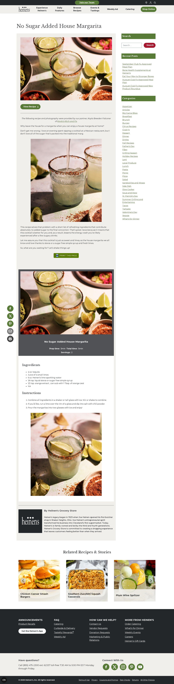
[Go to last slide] (23, 581)
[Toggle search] (154, 2)
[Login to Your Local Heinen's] (150, 2)
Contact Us (95, 624)
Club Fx (126, 130)
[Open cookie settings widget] (4, 680)
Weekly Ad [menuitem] (112, 9)
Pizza (125, 176)
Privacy (94, 680)
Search (150, 45)
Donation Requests (99, 632)
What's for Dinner (130, 219)
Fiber (124, 149)
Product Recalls (26, 624)
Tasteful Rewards (64, 632)
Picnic (125, 173)
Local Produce (129, 163)
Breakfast (127, 116)
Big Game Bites (129, 113)
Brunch (126, 120)
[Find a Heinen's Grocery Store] (146, 2)
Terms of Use (84, 680)
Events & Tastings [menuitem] (94, 9)
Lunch (125, 166)
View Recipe (29, 107)
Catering (58, 624)
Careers (129, 636)
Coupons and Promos (108, 680)
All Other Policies (148, 680)
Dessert (126, 133)
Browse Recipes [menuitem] (77, 9)
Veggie (125, 215)
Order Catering (133, 624)
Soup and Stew (129, 193)
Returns (135, 680)
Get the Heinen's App (32, 631)
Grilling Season (129, 153)
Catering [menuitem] (130, 9)
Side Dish (126, 186)
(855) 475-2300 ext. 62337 (36, 665)
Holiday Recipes (130, 156)
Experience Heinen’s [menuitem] (42, 9)
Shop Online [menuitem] (148, 9)
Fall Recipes (128, 143)
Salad (125, 179)
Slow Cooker (128, 189)
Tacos (125, 205)
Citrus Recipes (129, 126)
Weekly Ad (59, 636)
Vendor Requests (98, 628)
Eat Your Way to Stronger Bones (138, 76)
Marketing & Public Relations (99, 638)
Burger (125, 123)
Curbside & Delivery (64, 628)
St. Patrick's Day (130, 196)
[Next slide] (151, 581)
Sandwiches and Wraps (133, 183)
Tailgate (126, 209)
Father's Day (128, 146)
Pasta (125, 169)
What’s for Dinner (134, 628)
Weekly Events (133, 632)
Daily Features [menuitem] (59, 9)
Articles (126, 110)
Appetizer (127, 106)
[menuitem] (24, 9)
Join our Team (86, 2)
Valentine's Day (129, 212)
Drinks (125, 139)
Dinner (125, 136)
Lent (124, 159)
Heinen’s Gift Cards (135, 641)
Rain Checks (125, 680)
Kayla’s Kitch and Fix (67, 121)
